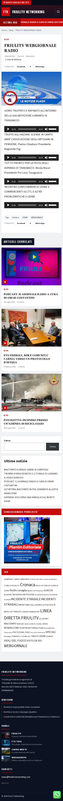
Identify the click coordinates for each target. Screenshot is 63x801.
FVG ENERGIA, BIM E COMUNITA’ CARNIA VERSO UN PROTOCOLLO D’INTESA (27, 358)
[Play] (8, 129)
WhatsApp (39, 66)
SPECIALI (51, 632)
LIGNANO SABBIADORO (30, 611)
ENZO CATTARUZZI (43, 585)
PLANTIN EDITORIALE (29, 628)
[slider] (53, 129)
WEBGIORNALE (37, 217)
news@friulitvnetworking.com (16, 777)
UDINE (25, 217)
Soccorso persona (37, 632)
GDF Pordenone (38, 591)
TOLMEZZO (25, 636)
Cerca (7, 440)
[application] (31, 129)
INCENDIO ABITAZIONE (23, 594)
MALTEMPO (10, 624)
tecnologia (7, 636)
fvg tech (30, 591)
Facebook (21, 66)
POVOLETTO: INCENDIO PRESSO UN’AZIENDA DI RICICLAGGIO (26, 422)
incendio (8, 594)
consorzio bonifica (50, 579)
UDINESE (49, 636)
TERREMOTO (16, 636)
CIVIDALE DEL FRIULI (37, 579)
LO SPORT (44, 618)
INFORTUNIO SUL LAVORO (30, 604)
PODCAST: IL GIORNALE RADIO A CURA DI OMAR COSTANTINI (31, 296)
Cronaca (15, 217)
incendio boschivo (42, 594)
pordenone (50, 628)
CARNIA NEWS (24, 579)
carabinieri (8, 579)
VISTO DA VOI (34, 641)
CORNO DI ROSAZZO (12, 585)
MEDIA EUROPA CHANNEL (33, 624)
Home (4, 30)
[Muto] (46, 129)
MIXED (45, 623)
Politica (42, 628)
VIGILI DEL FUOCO (15, 640)
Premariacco (8, 632)
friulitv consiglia (18, 590)
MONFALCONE (11, 628)
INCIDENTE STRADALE (26, 599)
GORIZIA (48, 590)
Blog (11, 30)
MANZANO (20, 624)
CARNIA (16, 579)
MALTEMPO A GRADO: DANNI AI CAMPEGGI (26, 469)
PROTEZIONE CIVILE (21, 632)
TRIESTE (35, 636)
